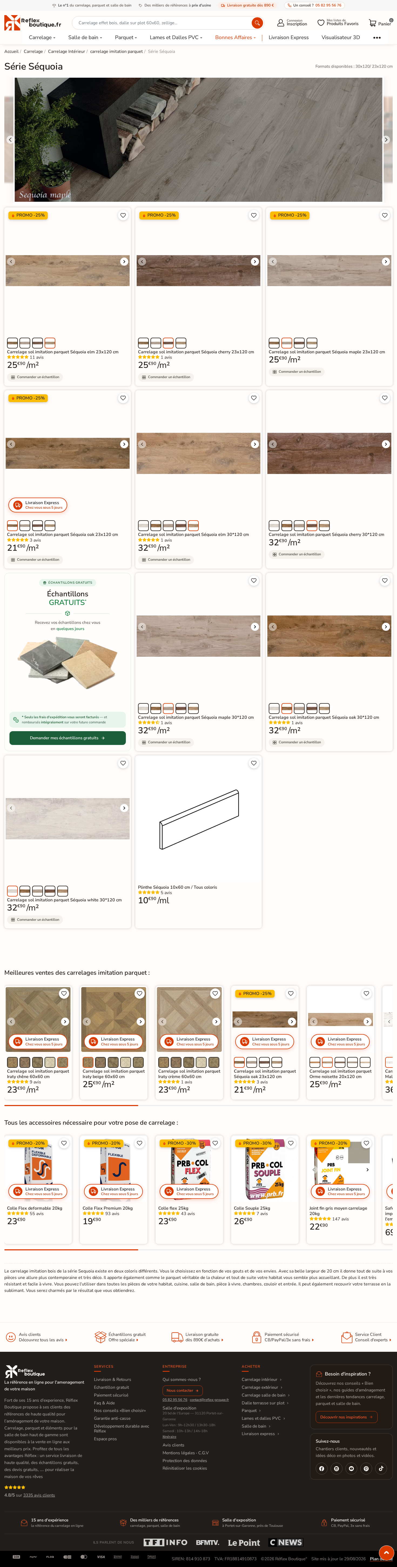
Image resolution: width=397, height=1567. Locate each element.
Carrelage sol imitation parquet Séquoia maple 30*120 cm (196, 717)
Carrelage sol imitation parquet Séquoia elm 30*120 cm (193, 535)
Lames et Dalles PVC (174, 37)
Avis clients (173, 1445)
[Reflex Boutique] (32, 22)
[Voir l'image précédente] (11, 262)
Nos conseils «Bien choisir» (120, 1411)
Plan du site (381, 1559)
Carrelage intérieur (259, 1380)
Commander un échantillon (38, 377)
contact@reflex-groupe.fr (209, 1399)
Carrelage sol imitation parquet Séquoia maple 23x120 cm (327, 352)
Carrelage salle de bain (263, 1395)
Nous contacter (180, 1390)
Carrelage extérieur (260, 1387)
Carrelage (40, 37)
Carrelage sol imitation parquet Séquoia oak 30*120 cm (324, 717)
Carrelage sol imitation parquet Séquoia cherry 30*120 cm (326, 535)
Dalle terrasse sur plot (263, 1403)
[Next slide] (386, 140)
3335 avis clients (39, 1495)
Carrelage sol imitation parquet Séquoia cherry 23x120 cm (196, 352)
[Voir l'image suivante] (124, 262)
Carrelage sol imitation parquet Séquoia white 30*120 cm (64, 900)
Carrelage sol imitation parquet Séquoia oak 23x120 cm (62, 535)
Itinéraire (169, 1436)
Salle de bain (83, 37)
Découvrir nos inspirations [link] (343, 1417)
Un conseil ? (317, 5)
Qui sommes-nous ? (182, 1380)
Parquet (124, 37)
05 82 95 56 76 (175, 1399)
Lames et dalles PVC (261, 1418)
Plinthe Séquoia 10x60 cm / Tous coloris (177, 887)
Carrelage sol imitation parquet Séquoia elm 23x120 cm (63, 352)
